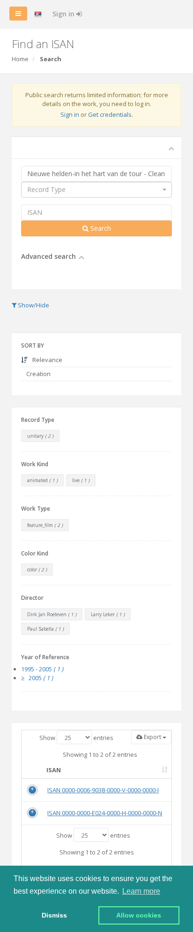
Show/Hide (32, 305)
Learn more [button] (141, 891)
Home (20, 59)
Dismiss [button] (54, 915)
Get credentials (110, 114)
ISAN (53, 770)
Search (100, 228)
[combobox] (96, 190)
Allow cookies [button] (138, 915)
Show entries (76, 737)
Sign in (64, 13)
